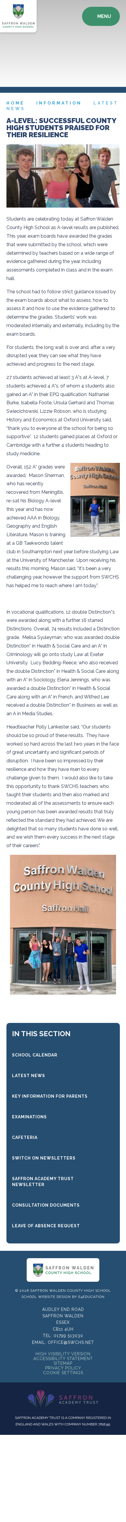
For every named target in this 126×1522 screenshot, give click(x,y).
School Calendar (34, 1055)
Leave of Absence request (46, 1225)
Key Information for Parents (50, 1096)
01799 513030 (68, 1335)
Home (15, 103)
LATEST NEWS (28, 1075)
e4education (91, 1297)
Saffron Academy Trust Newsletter (43, 1181)
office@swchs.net (71, 1342)
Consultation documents (46, 1205)
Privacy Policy (63, 1368)
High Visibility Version (63, 1354)
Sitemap (63, 1363)
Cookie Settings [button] (63, 1372)
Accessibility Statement (63, 1358)
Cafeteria (25, 1137)
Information (59, 103)
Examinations (29, 1116)
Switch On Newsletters (44, 1158)
